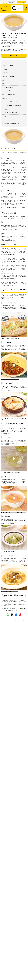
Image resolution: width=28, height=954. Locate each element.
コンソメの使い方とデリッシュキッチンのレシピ (12, 105)
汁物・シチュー (12, 620)
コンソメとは (5, 72)
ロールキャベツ (5, 116)
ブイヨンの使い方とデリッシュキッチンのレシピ (12, 91)
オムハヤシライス (6, 98)
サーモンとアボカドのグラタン (9, 94)
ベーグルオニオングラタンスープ (9, 101)
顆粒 (3, 83)
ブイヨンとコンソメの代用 (8, 87)
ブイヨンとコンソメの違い (8, 65)
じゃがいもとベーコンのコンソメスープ (11, 112)
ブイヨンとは (5, 69)
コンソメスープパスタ (7, 120)
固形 (3, 80)
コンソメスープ (19, 620)
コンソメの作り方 (6, 109)
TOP (2, 620)
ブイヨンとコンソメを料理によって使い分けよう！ (13, 123)
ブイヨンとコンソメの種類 (8, 76)
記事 (6, 620)
